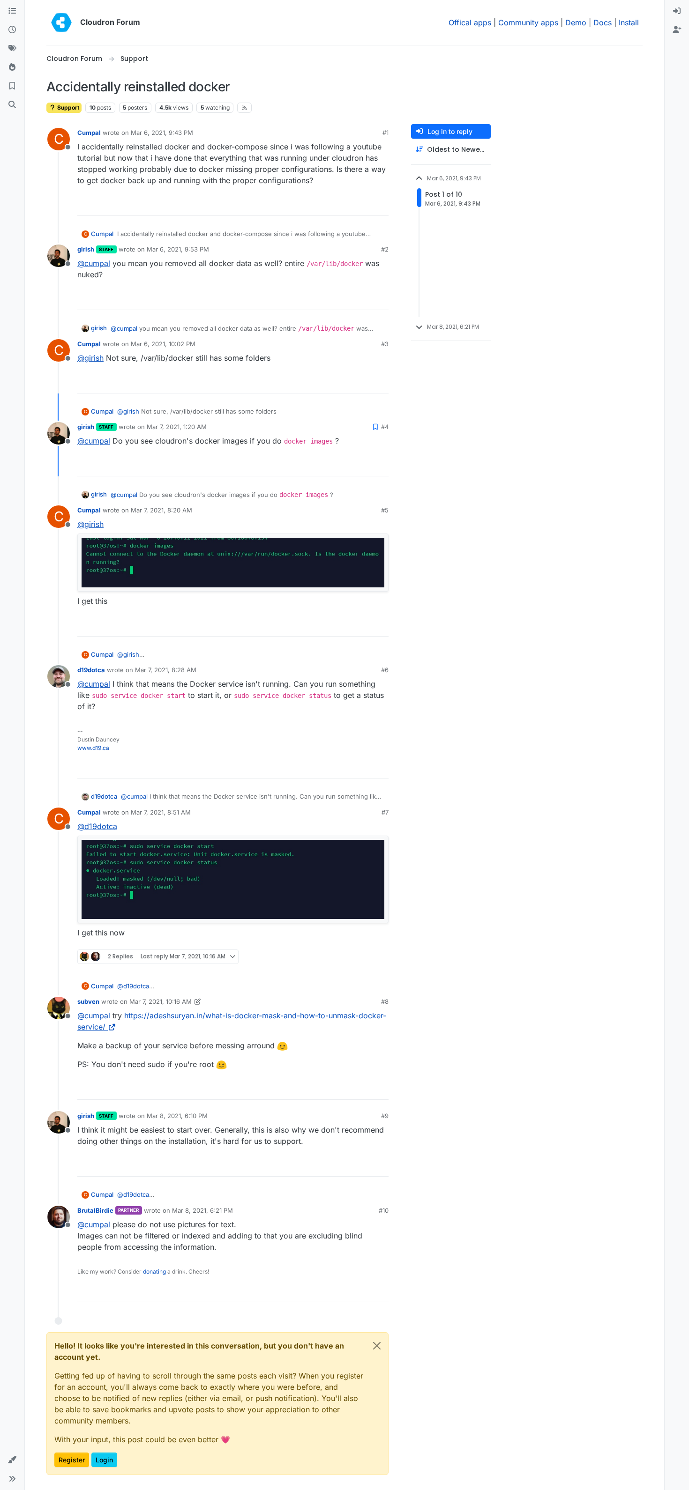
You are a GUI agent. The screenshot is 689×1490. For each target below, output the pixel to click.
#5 (385, 510)
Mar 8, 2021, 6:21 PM (202, 1210)
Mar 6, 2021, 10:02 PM (163, 344)
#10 (384, 1210)
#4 (385, 426)
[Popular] (12, 67)
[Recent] (12, 29)
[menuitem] (676, 11)
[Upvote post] (366, 204)
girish (85, 249)
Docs (602, 22)
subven (88, 1001)
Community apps (528, 22)
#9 (385, 1115)
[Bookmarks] (12, 86)
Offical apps (470, 22)
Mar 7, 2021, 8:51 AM (161, 812)
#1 (385, 132)
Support (67, 107)
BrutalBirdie (95, 1210)
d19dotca (91, 670)
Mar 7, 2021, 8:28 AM (165, 670)
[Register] (676, 29)
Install (629, 22)
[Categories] (12, 11)
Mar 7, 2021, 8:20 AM (161, 510)
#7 (385, 812)
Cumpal (89, 132)
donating (154, 1271)
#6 (385, 670)
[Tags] (12, 48)
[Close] (377, 1346)
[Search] (12, 104)
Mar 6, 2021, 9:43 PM (162, 132)
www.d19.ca (93, 747)
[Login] (676, 11)
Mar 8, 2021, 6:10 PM (177, 1115)
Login (104, 1460)
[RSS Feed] (244, 108)
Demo (575, 22)
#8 (385, 1001)
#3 (385, 344)
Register (72, 1460)
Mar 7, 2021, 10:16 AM (160, 1001)
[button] (12, 1460)
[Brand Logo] (61, 22)
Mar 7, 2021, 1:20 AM (177, 426)
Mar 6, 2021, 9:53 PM (178, 249)
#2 (385, 249)
